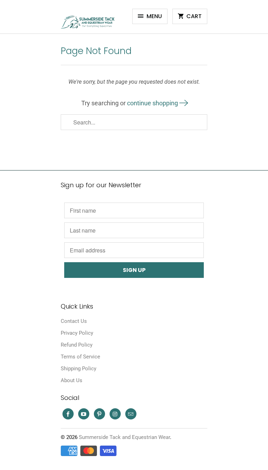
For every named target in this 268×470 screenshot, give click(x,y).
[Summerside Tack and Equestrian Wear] (89, 19)
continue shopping (153, 103)
